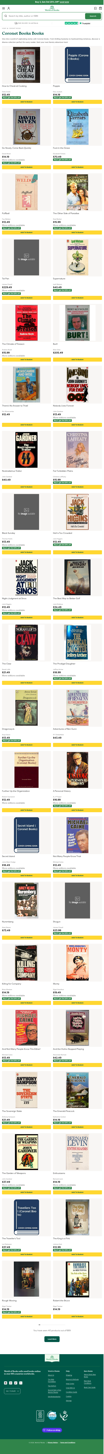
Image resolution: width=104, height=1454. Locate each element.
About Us (51, 1375)
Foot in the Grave (60, 148)
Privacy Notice (52, 1442)
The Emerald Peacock (62, 1111)
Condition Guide (70, 1392)
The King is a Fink (60, 1238)
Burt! (54, 344)
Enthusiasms (58, 1173)
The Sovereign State (12, 1111)
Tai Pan (5, 279)
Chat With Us (69, 1388)
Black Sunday (8, 533)
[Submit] (6, 16)
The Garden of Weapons (14, 1173)
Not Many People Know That (66, 856)
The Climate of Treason (13, 344)
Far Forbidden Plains (62, 471)
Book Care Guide (88, 1387)
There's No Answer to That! (15, 406)
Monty (55, 984)
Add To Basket (26, 102)
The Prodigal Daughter (63, 664)
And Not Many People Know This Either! (21, 1049)
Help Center (69, 1383)
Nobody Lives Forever (62, 406)
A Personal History (61, 791)
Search (91, 16)
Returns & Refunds (71, 1379)
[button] (3, 8)
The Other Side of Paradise (65, 213)
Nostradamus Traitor (12, 471)
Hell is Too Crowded (61, 533)
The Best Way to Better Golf (65, 598)
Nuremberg (7, 922)
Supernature (58, 279)
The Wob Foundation (52, 1380)
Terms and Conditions (66, 1442)
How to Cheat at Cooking (14, 86)
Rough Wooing (9, 1301)
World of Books (39, 1442)
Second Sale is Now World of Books (54, 1391)
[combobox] (51, 16)
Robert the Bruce (60, 1301)
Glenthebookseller (54, 1396)
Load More (51, 1339)
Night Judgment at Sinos (14, 598)
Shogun (56, 922)
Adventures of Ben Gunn (64, 729)
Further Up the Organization (16, 791)
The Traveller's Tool (11, 1238)
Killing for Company (11, 984)
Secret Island (8, 856)
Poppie (55, 86)
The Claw (6, 664)
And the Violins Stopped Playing (67, 1049)
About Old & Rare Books (89, 1376)
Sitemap (68, 1400)
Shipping (68, 1375)
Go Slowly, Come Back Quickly (16, 148)
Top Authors (52, 1386)
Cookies (68, 1396)
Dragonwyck (8, 729)
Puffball (6, 213)
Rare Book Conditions (86, 1382)
